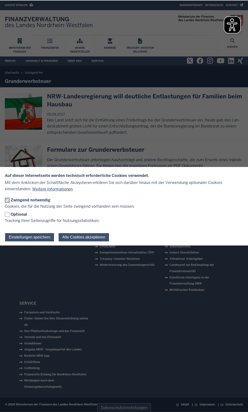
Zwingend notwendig (30, 200)
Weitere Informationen (52, 189)
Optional (19, 214)
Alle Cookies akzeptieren (83, 237)
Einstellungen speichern (29, 237)
